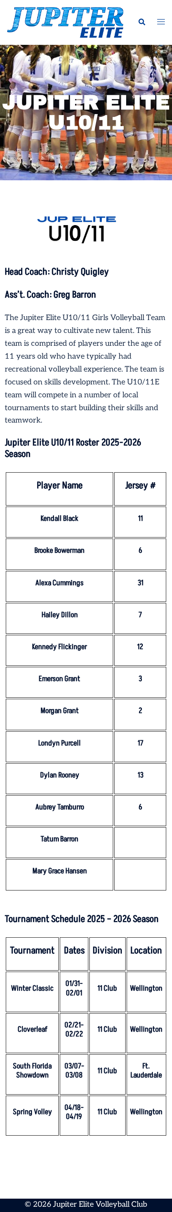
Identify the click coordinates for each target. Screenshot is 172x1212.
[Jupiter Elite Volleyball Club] (65, 22)
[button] (141, 22)
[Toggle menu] (161, 22)
